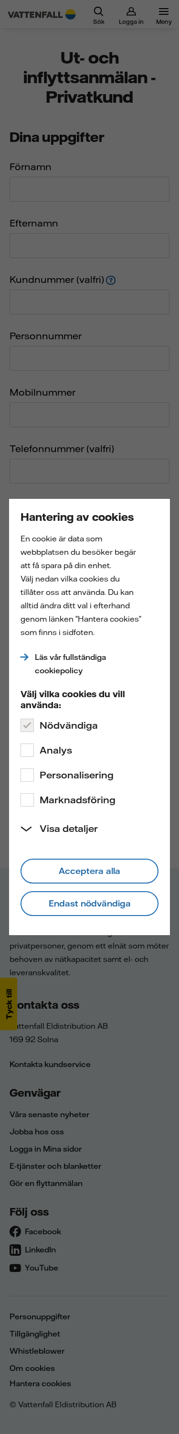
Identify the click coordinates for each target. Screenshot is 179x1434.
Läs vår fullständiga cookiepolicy (70, 663)
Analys (56, 750)
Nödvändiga (69, 725)
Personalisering (77, 775)
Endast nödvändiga (90, 903)
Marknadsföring (78, 800)
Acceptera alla (89, 870)
